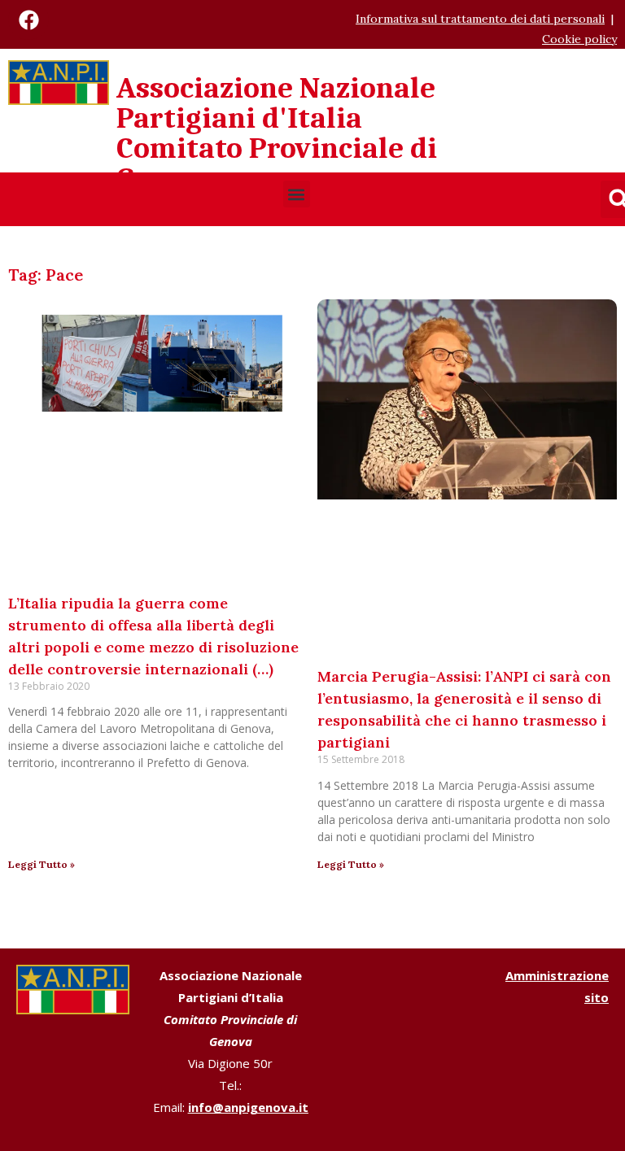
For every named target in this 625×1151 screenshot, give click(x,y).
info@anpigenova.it (248, 1107)
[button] (296, 194)
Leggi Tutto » (41, 864)
